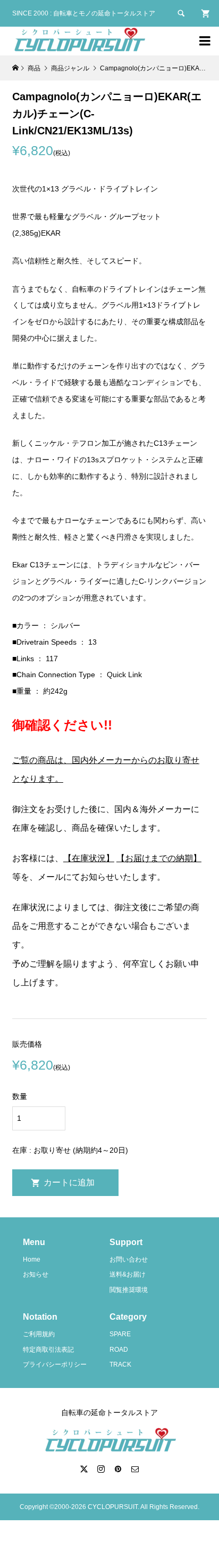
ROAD (119, 1349)
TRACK (120, 1364)
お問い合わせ (129, 1259)
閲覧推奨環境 (129, 1290)
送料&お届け (128, 1274)
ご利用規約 (39, 1334)
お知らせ (35, 1274)
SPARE (120, 1334)
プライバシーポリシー (55, 1364)
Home (31, 1259)
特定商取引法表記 (48, 1349)
